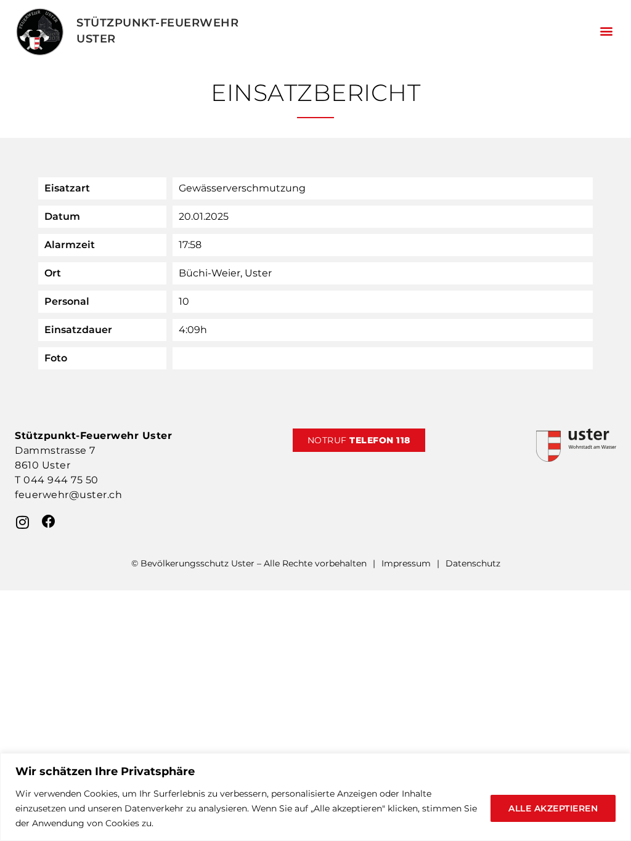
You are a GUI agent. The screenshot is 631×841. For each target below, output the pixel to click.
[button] (606, 31)
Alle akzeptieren (553, 808)
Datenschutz (473, 563)
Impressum (406, 563)
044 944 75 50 (61, 480)
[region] (315, 797)
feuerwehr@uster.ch (68, 495)
